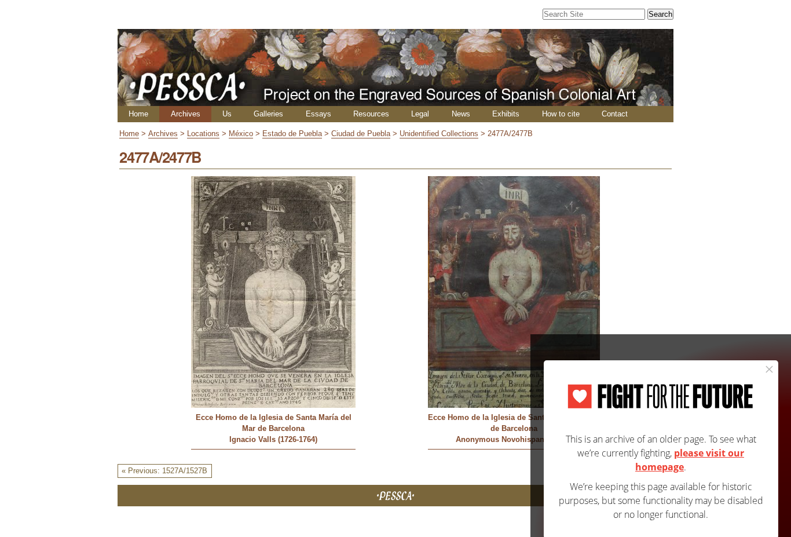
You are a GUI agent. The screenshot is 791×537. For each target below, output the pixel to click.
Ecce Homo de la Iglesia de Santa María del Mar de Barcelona (273, 423)
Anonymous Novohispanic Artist (514, 439)
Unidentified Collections (439, 133)
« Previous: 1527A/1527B (164, 470)
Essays (318, 113)
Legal (420, 113)
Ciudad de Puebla (360, 133)
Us (227, 113)
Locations (203, 133)
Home (138, 113)
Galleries (268, 113)
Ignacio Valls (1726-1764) (273, 439)
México (241, 133)
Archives (185, 113)
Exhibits (505, 113)
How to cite (561, 113)
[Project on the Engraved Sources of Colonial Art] (395, 101)
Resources (371, 113)
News (461, 113)
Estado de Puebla (292, 133)
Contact (615, 113)
